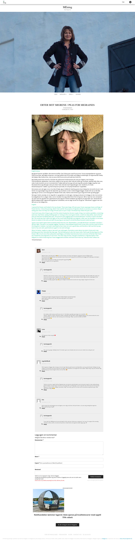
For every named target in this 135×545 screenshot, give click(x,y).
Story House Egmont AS (126, 538)
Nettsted (38, 469)
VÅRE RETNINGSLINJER (51, 534)
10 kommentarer (67, 108)
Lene (43, 329)
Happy (44, 291)
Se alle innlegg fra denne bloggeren (67, 524)
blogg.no (104, 538)
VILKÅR (70, 534)
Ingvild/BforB (46, 361)
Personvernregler (92, 480)
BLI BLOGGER (87, 534)
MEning (67, 7)
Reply (43, 262)
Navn (37, 456)
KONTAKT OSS (77, 534)
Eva (43, 400)
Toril (43, 250)
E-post (48, 463)
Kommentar (39, 440)
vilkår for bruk (98, 480)
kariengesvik (48, 270)
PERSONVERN (63, 534)
